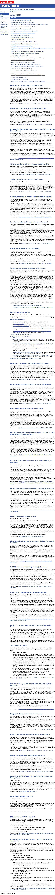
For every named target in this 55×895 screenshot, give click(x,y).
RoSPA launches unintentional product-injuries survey (23, 60)
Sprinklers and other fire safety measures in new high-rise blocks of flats (29, 348)
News (1, 14)
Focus (2, 16)
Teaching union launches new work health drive (21, 28)
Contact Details (4, 34)
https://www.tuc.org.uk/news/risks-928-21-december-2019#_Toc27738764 (35, 771)
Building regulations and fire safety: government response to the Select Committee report (33, 307)
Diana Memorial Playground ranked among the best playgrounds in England (28, 57)
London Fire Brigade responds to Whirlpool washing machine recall (26, 64)
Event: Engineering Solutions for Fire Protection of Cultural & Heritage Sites (28, 75)
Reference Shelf (4, 24)
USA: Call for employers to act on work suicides (21, 46)
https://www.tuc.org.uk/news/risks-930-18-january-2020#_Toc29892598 (35, 174)
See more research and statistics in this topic (20, 334)
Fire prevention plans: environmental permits (20, 317)
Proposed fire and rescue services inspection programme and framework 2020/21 (31, 343)
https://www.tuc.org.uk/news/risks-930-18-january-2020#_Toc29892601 (35, 191)
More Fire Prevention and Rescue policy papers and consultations (25, 358)
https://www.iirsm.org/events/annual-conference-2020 (31, 536)
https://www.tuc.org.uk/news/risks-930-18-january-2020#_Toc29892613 (35, 379)
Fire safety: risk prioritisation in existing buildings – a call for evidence (28, 339)
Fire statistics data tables (18, 324)
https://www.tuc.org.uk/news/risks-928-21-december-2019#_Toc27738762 (35, 729)
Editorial (2, 12)
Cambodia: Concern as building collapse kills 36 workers (23, 41)
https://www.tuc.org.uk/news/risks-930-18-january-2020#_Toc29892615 (35, 427)
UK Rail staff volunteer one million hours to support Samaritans (25, 53)
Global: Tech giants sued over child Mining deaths (22, 72)
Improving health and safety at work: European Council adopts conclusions (28, 81)
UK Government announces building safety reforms (22, 37)
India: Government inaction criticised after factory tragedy (24, 70)
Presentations (3, 29)
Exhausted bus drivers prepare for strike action (21, 20)
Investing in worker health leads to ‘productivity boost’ (23, 33)
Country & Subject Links (3, 21)
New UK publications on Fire (17, 39)
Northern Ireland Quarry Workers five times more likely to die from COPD (27, 66)
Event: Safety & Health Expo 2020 (18, 77)
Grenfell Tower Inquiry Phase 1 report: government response (27, 305)
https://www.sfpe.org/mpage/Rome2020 (27, 791)
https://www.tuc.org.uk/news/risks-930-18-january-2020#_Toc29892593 (35, 124)
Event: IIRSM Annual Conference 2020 (19, 55)
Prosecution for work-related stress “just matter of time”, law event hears (27, 51)
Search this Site (4, 32)
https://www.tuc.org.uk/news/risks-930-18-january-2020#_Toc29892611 (35, 263)
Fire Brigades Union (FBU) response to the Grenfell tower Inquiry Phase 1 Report (29, 24)
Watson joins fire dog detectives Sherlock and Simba (23, 62)
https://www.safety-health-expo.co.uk (27, 812)
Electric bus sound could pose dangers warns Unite (22, 22)
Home (1, 9)
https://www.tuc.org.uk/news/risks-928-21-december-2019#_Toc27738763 (35, 750)
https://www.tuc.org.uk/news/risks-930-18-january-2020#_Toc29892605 (35, 243)
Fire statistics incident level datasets (21, 326)
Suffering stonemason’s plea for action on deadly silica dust (24, 31)
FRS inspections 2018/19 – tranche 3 (19, 79)
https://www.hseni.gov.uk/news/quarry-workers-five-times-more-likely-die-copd (36, 709)
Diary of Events (4, 18)
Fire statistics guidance (18, 322)
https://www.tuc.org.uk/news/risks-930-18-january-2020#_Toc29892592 (35, 103)
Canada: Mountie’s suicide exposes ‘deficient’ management (24, 43)
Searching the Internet (3, 27)
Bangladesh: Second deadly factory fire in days (21, 68)
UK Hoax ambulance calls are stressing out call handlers (23, 26)
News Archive (13, 11)
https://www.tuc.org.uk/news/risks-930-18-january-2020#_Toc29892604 (35, 217)
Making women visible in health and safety (20, 35)
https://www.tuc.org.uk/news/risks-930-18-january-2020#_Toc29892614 (35, 403)
